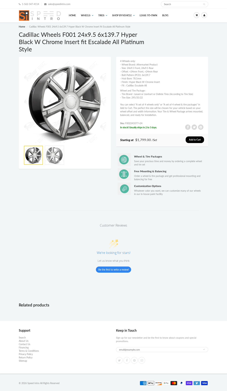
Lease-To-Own (148, 15)
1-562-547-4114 (30, 4)
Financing (24, 347)
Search (22, 337)
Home (72, 15)
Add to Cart (195, 139)
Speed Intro (33, 383)
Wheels (85, 15)
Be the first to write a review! (113, 269)
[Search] (204, 4)
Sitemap (23, 360)
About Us (23, 340)
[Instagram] (141, 360)
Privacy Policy (26, 354)
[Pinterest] (134, 360)
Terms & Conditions (29, 350)
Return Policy (25, 357)
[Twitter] (119, 360)
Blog (165, 15)
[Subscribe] (204, 349)
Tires (101, 15)
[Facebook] (126, 360)
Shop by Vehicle (122, 15)
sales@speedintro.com (59, 4)
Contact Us (24, 344)
